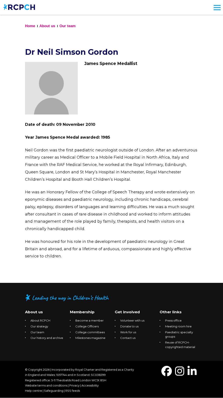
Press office (173, 320)
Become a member (89, 320)
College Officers (87, 326)
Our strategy (39, 326)
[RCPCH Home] (19, 7)
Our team (67, 26)
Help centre (33, 390)
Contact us (127, 338)
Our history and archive (46, 338)
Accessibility (90, 385)
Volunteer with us (132, 320)
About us (47, 26)
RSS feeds (72, 390)
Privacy (74, 385)
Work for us (128, 332)
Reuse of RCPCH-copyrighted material (180, 345)
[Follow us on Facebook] (166, 374)
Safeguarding (53, 390)
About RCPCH (40, 320)
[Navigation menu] (217, 7)
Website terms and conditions (46, 385)
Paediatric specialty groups (179, 334)
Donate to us (129, 326)
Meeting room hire (178, 326)
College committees (90, 332)
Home (30, 26)
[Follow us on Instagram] (179, 374)
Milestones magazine (90, 338)
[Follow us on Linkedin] (192, 374)
